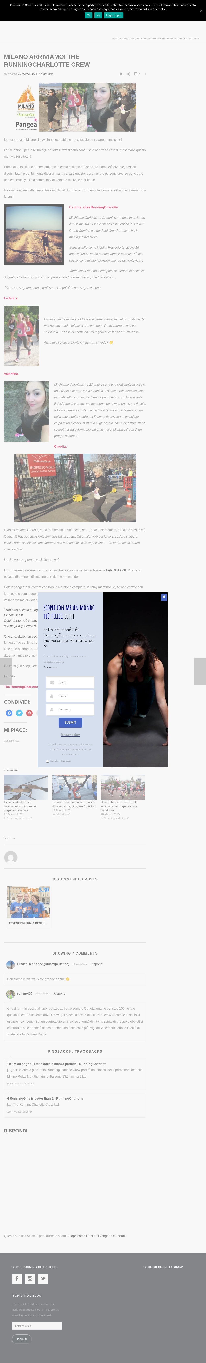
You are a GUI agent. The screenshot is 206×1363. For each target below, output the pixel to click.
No (98, 15)
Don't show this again (60, 761)
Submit (70, 722)
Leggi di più (113, 15)
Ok (89, 15)
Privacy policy (70, 734)
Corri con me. (51, 667)
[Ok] (201, 11)
